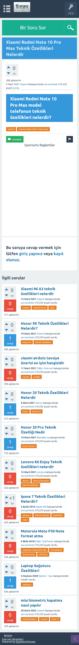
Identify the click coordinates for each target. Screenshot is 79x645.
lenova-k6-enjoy (41, 480)
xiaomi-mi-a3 (39, 307)
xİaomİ (44, 619)
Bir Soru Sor (33, 27)
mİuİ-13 (55, 619)
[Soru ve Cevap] (22, 7)
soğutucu (26, 584)
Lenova (41, 472)
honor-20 (36, 411)
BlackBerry (43, 437)
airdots (36, 377)
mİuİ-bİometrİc (29, 619)
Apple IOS (41, 506)
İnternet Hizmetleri (12, 639)
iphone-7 (26, 515)
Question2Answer (26, 641)
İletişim (8, 635)
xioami (11, 129)
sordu (16, 88)
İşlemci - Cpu (46, 576)
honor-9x (26, 342)
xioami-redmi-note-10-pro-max (33, 129)
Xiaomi (24, 84)
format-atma (28, 554)
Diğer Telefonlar (44, 541)
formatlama (56, 550)
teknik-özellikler (43, 342)
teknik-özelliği (42, 515)
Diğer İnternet (45, 368)
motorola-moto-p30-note (34, 550)
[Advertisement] (39, 187)
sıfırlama (43, 554)
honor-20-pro (28, 446)
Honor (38, 402)
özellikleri (58, 515)
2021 (52, 307)
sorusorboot (51, 84)
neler (25, 520)
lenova (25, 480)
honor (25, 411)
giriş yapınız (31, 253)
